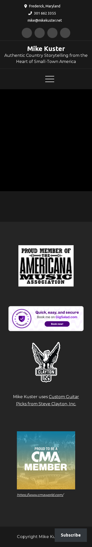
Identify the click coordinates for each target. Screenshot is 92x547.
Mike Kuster (46, 48)
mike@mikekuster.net (45, 20)
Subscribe (71, 535)
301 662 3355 (45, 13)
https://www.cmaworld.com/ (40, 495)
